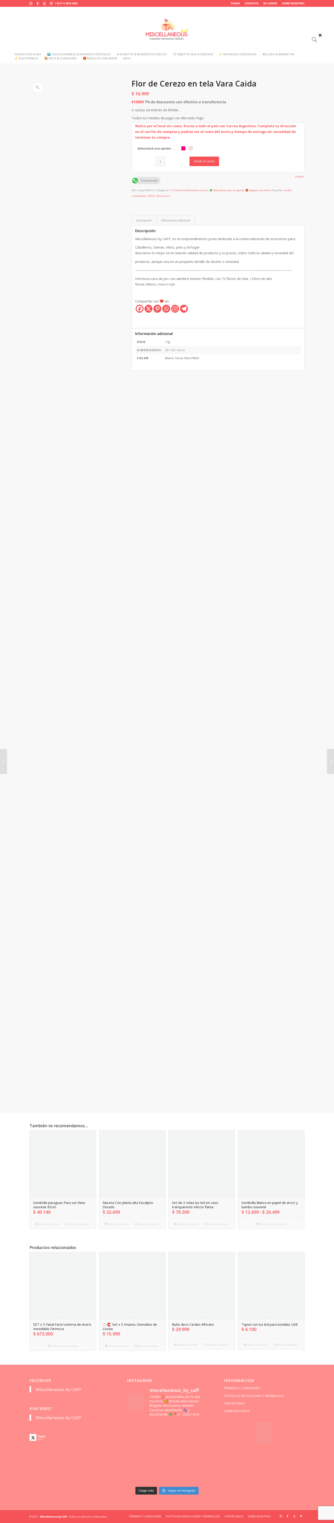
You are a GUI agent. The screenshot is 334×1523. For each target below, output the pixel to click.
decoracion (163, 196)
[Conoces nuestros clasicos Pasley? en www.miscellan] (198, 1427)
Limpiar (299, 176)
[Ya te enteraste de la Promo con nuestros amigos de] (198, 1478)
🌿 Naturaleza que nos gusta (226, 190)
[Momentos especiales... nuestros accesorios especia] (177, 1452)
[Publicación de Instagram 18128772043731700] (156, 1452)
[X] (148, 309)
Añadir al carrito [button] (48, 1224)
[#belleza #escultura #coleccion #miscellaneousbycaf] (177, 1478)
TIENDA (235, 3)
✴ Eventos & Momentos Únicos (189, 190)
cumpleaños (139, 196)
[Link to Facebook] (37, 3)
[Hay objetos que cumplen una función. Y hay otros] (198, 1452)
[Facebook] (140, 309)
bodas (288, 190)
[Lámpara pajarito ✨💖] (177, 1465)
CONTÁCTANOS (234, 1403)
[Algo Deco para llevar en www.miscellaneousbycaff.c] (198, 1440)
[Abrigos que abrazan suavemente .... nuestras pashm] (156, 1478)
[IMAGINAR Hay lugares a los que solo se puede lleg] (156, 1465)
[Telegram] (184, 309)
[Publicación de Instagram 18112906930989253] (177, 1427)
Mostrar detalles (78, 1224)
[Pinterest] (157, 309)
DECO (151, 196)
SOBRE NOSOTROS (293, 3)
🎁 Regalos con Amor (258, 190)
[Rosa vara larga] (3, 761)
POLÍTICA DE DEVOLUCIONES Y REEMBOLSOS (254, 1396)
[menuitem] (235, 3)
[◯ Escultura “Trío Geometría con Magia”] (330, 761)
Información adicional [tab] (175, 220)
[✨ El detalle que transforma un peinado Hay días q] (156, 1427)
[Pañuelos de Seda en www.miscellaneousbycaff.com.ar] (177, 1440)
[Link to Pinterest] (51, 3)
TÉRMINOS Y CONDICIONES (242, 1388)
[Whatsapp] (166, 309)
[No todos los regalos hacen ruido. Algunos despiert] (198, 1465)
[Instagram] (175, 309)
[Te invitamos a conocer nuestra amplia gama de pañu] (136, 1452)
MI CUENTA (270, 3)
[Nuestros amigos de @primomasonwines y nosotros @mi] (136, 1478)
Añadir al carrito (204, 161)
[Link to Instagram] (30, 3)
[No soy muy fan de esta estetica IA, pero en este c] (136, 1427)
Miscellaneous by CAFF (58, 1389)
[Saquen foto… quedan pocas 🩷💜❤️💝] (136, 1465)
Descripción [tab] (144, 220)
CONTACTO (252, 3)
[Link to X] (44, 3)
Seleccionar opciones (272, 1224)
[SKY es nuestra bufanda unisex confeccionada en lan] (136, 1440)
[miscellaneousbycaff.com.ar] (167, 35)
